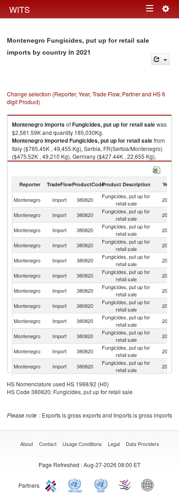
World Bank (149, 484)
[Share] (160, 59)
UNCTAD (76, 484)
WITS (19, 9)
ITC (52, 484)
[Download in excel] (156, 169)
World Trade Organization (125, 484)
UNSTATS (101, 484)
